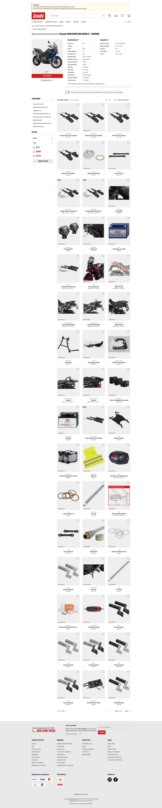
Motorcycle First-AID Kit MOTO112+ (68, 627)
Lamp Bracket (119, 211)
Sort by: (115, 100)
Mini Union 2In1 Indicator (118, 135)
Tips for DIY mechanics (64, 752)
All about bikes (61, 760)
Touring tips (60, 746)
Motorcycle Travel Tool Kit (93, 702)
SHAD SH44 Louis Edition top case (119, 476)
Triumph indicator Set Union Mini (68, 211)
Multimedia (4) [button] (37, 120)
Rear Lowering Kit (68, 551)
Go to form (119, 92)
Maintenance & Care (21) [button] (40, 107)
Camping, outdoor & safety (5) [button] (42, 117)
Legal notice (111, 743)
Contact (34, 743)
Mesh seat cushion (119, 438)
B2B (33, 746)
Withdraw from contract (39, 765)
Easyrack (68, 400)
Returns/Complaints (38, 762)
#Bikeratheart (61, 754)
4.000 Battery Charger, (94, 627)
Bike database (36, 752)
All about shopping (87, 749)
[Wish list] (122, 15)
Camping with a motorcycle (65, 765)
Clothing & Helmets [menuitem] (37, 22)
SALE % (39, 151)
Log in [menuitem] (128, 22)
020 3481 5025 (45, 731)
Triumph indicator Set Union (68, 286)
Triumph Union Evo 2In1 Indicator (68, 135)
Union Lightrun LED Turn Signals (93, 438)
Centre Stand (68, 362)
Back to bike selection (39, 29)
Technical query (36, 749)
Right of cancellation (114, 752)
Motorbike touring (62, 757)
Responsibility (86, 754)
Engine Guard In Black (93, 362)
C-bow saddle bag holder (68, 324)
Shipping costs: (72, 800)
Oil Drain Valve (93, 551)
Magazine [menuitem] (76, 22)
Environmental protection (115, 760)
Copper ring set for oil (68, 513)
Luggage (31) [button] (37, 110)
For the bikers (61, 762)
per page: (73, 100)
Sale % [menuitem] (61, 22)
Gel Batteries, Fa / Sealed (118, 249)
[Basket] (128, 15)
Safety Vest (94, 476)
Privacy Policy (112, 749)
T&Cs (109, 746)
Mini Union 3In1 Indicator (68, 173)
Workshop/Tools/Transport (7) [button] (42, 123)
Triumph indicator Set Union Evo (93, 211)
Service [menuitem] (83, 22)
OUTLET (39, 155)
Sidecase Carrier (119, 286)
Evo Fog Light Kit (68, 249)
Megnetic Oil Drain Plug (94, 173)
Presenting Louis (87, 743)
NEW (38, 147)
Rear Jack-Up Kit (119, 173)
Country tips (60, 749)
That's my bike (47, 76)
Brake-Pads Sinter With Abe (119, 513)
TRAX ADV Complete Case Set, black (119, 400)
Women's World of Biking (64, 743)
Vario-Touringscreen (93, 286)
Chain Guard (93, 249)
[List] (109, 100)
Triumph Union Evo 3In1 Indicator (93, 135)
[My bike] (116, 15)
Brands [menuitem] (68, 22)
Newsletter (35, 754)
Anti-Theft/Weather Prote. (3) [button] (41, 114)
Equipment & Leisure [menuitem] (51, 22)
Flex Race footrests (68, 589)
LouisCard (35, 760)
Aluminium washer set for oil (119, 551)
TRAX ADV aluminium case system (68, 476)
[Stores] (109, 15)
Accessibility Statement (115, 757)
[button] (103, 15)
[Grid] (106, 100)
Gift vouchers (36, 757)
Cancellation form (113, 754)
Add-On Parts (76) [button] (38, 126)
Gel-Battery (68, 438)
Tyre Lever (93, 513)
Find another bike (46, 80)
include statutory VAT (73, 799)
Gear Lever (93, 589)
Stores (84, 746)
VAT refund (85, 752)
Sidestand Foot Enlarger (119, 362)
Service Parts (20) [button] (38, 104)
